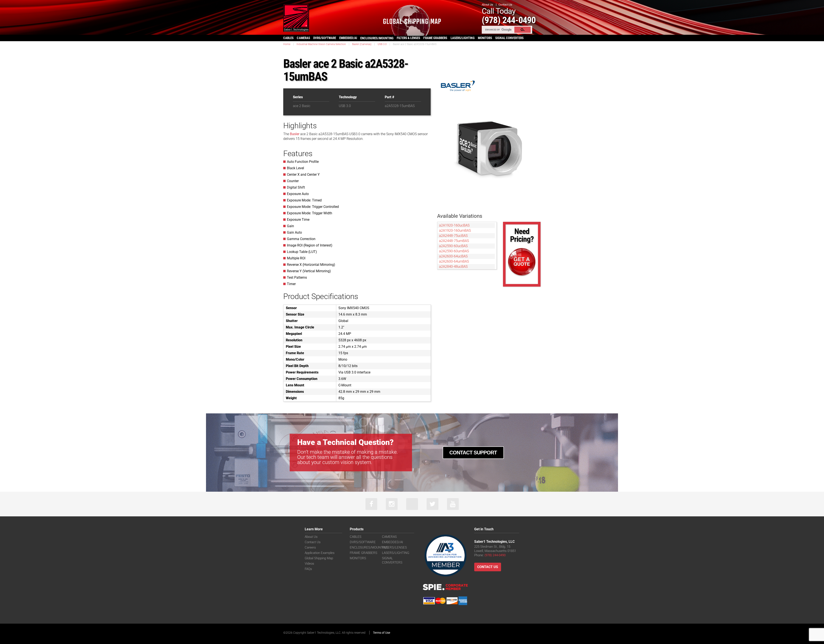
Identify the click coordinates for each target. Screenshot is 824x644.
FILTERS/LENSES (394, 547)
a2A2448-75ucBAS (453, 236)
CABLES (288, 38)
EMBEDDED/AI (348, 38)
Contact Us (505, 4)
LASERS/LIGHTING (463, 38)
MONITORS (485, 38)
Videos (309, 563)
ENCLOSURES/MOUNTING (369, 547)
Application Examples (320, 553)
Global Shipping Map (319, 558)
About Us (487, 4)
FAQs (308, 569)
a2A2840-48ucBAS (453, 267)
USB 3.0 (382, 44)
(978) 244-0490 (509, 20)
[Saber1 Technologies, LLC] (296, 17)
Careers (310, 547)
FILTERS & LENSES (408, 38)
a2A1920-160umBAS (455, 230)
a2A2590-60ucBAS (453, 246)
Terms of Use (381, 632)
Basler (294, 134)
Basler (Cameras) (361, 44)
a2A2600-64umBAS (454, 261)
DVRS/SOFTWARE (324, 38)
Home (286, 44)
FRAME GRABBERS (435, 38)
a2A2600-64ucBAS (453, 256)
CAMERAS (303, 38)
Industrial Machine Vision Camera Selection (321, 44)
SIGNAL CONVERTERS (509, 38)
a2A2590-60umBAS (454, 251)
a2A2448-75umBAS (454, 241)
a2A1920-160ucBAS (454, 225)
